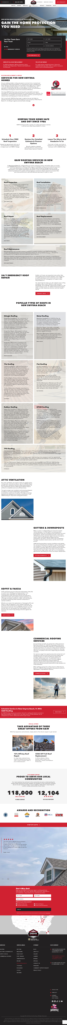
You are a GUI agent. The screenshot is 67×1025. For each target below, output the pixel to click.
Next (8, 879)
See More (19, 972)
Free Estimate (58, 711)
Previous (2, 879)
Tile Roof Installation (9, 366)
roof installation (43, 195)
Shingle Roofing (8, 355)
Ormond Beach (21, 958)
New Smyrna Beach (22, 963)
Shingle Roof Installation (10, 318)
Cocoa (18, 970)
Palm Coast (20, 954)
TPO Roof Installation (9, 451)
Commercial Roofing (40, 673)
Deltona (19, 949)
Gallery (36, 954)
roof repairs (7, 225)
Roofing (2, 949)
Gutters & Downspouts (41, 555)
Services (13, 5)
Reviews (19, 5)
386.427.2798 (55, 989)
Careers (36, 956)
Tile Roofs (6, 398)
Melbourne (20, 951)
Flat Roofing (40, 390)
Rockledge (20, 968)
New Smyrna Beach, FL (14, 165)
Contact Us (37, 963)
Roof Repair (7, 240)
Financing (48, 5)
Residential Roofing (22, 903)
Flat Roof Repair (41, 375)
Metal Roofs (40, 341)
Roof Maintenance (8, 263)
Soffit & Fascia (4, 954)
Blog (54, 5)
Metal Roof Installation (43, 318)
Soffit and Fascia (39, 903)
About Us (25, 5)
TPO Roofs (6, 468)
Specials (42, 5)
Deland (19, 961)
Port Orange (20, 956)
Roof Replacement (41, 236)
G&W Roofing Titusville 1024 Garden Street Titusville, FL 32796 (58, 957)
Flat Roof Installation (42, 366)
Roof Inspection (8, 201)
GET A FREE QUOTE (61, 2)
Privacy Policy (32, 51)
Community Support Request (41, 968)
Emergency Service (48, 2)
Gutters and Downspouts (41, 905)
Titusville (19, 965)
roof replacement (56, 224)
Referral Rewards (38, 2)
